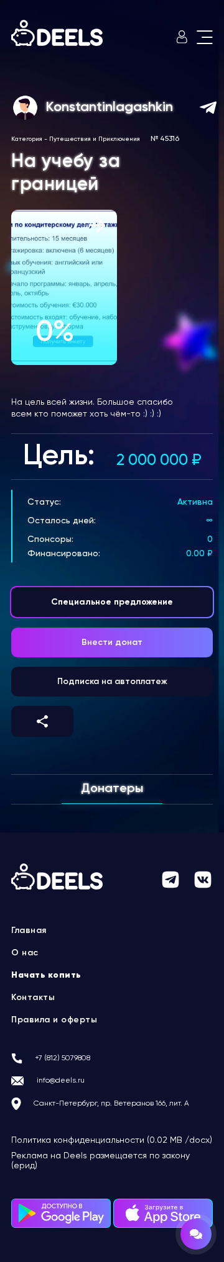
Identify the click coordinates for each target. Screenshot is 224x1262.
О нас (25, 953)
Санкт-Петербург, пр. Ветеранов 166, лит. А (111, 1103)
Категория (26, 139)
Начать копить (46, 975)
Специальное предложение (112, 602)
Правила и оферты (54, 1020)
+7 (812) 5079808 (62, 1058)
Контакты (33, 997)
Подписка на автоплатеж (112, 681)
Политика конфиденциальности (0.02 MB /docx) (111, 1140)
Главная (29, 930)
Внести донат (112, 642)
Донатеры (112, 789)
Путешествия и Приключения (94, 139)
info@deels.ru (61, 1080)
